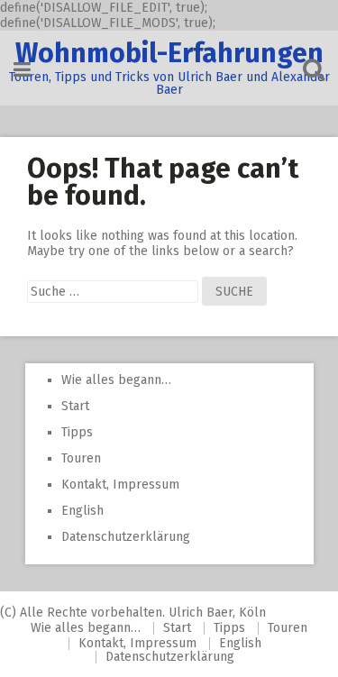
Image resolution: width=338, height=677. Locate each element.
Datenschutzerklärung (125, 536)
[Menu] (22, 69)
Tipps (77, 432)
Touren (81, 458)
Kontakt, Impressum (120, 484)
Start (75, 406)
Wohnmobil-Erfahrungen (169, 53)
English (82, 510)
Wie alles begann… (116, 380)
